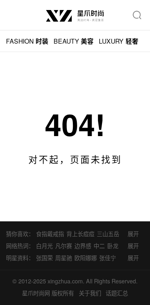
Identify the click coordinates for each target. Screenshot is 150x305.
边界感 (82, 246)
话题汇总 (117, 293)
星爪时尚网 (36, 293)
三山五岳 (108, 234)
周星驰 (63, 258)
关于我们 (90, 293)
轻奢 (118, 41)
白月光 (44, 246)
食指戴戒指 (50, 234)
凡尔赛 (63, 246)
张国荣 (44, 258)
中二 (99, 246)
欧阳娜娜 (85, 258)
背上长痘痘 (80, 234)
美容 (74, 41)
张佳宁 (107, 258)
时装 (27, 41)
